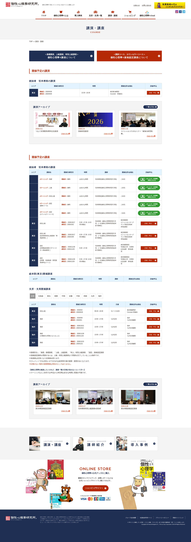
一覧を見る (150, 107)
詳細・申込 (152, 93)
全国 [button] (32, 296)
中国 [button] (78, 296)
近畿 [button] (70, 296)
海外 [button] (100, 296)
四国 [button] (85, 296)
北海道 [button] (40, 296)
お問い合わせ (146, 5)
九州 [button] (92, 296)
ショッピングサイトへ (94, 488)
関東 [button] (56, 296)
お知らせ (137, 5)
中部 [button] (63, 296)
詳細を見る (65, 134)
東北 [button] (49, 296)
